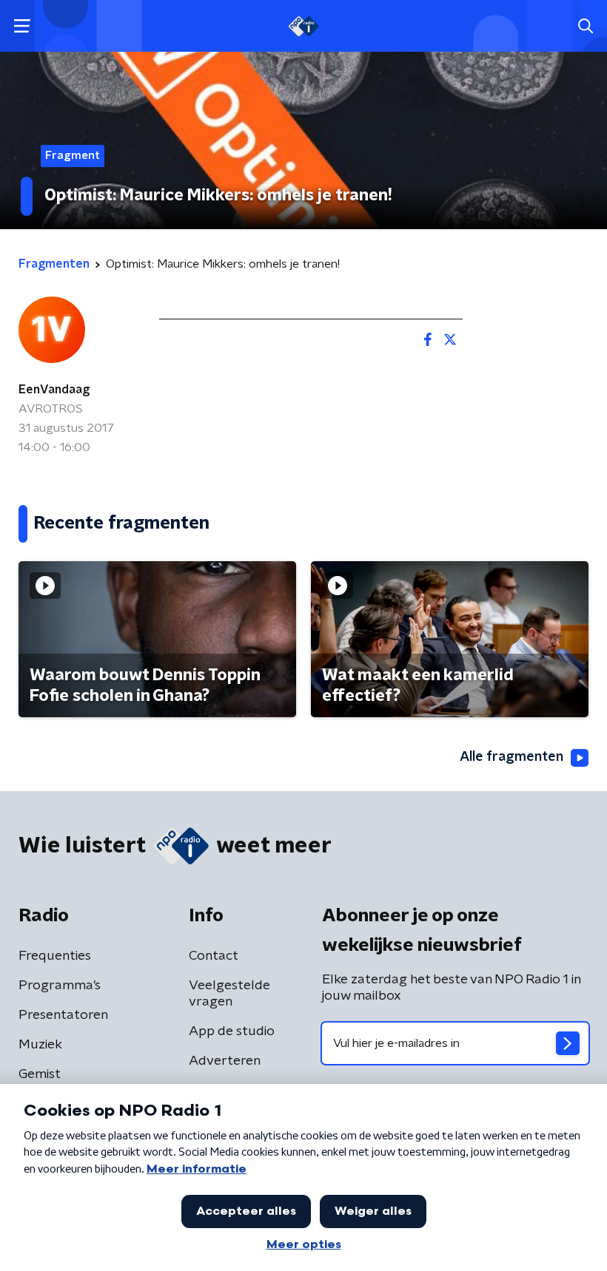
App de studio (232, 1031)
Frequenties (55, 956)
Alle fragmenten (511, 757)
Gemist (40, 1074)
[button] (21, 26)
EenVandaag (54, 390)
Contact (213, 956)
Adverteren (225, 1061)
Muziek (40, 1044)
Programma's (60, 985)
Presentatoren (63, 1015)
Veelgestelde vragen (229, 994)
